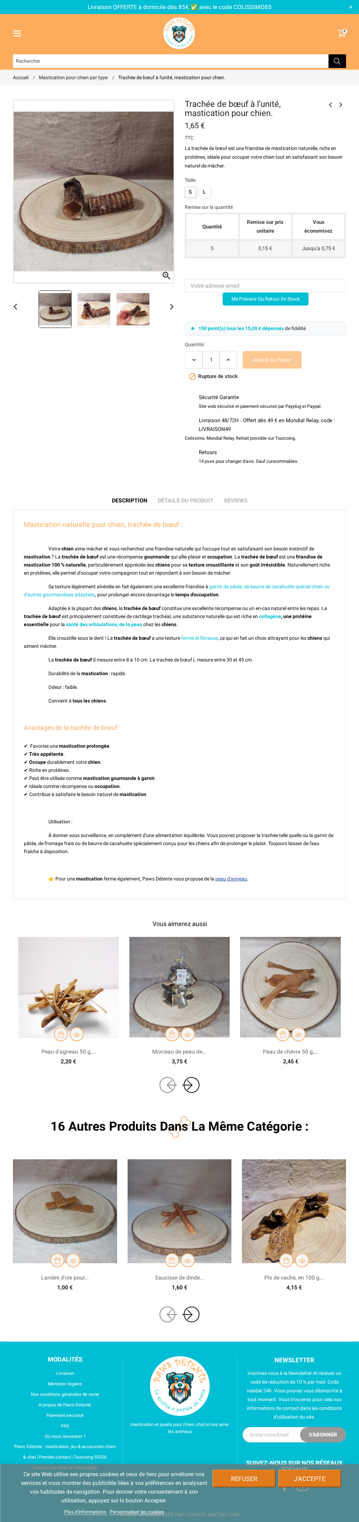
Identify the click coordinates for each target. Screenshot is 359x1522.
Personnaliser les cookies (137, 1512)
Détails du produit (186, 500)
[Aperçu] (77, 1034)
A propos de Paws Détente (65, 1404)
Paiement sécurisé (64, 1415)
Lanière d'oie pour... (65, 1277)
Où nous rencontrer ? (65, 1436)
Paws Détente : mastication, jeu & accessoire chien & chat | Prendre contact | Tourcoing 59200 (65, 1452)
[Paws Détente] (180, 1386)
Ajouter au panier (272, 360)
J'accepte (309, 1478)
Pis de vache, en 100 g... (294, 1277)
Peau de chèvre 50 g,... (290, 1051)
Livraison (65, 1373)
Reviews (236, 500)
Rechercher (337, 61)
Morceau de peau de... (179, 1051)
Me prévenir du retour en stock (265, 299)
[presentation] (167, 1085)
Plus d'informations (85, 1512)
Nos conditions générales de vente (65, 1394)
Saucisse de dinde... (179, 1277)
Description (129, 500)
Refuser (244, 1478)
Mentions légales (65, 1383)
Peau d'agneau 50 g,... (68, 1051)
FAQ (65, 1425)
